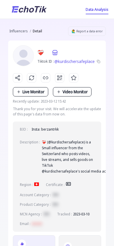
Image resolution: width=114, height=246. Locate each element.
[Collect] (73, 77)
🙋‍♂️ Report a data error (87, 31)
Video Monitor (75, 91)
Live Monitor (33, 91)
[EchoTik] (29, 9)
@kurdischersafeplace (74, 61)
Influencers (18, 31)
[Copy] (98, 61)
